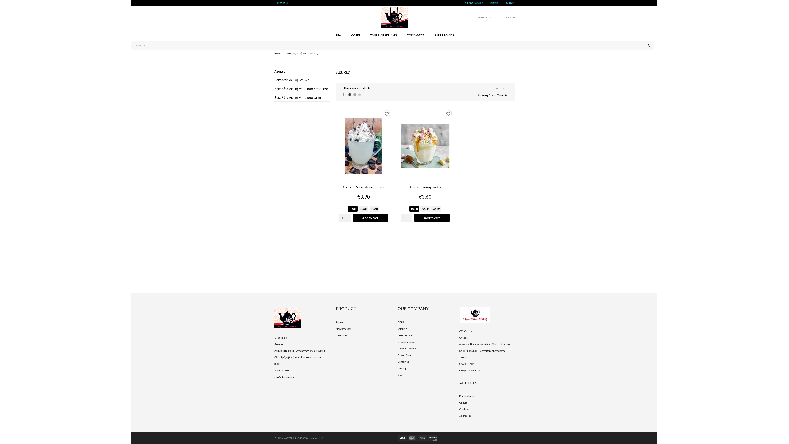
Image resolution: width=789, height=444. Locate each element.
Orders (463, 402)
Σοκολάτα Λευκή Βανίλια (291, 80)
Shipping (402, 328)
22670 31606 (281, 370)
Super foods (444, 35)
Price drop (341, 322)
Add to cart (370, 218)
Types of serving (383, 35)
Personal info (466, 396)
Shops (401, 374)
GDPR (401, 322)
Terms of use (405, 335)
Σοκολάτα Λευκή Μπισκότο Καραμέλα (301, 89)
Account (469, 382)
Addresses (465, 415)
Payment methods (408, 348)
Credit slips (465, 409)
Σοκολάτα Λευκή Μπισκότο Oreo (297, 97)
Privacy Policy (405, 355)
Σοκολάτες (415, 35)
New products (343, 328)
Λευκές (279, 71)
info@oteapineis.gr (284, 377)
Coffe (355, 35)
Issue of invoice (406, 341)
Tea (338, 35)
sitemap (402, 368)
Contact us (281, 3)
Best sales (341, 335)
